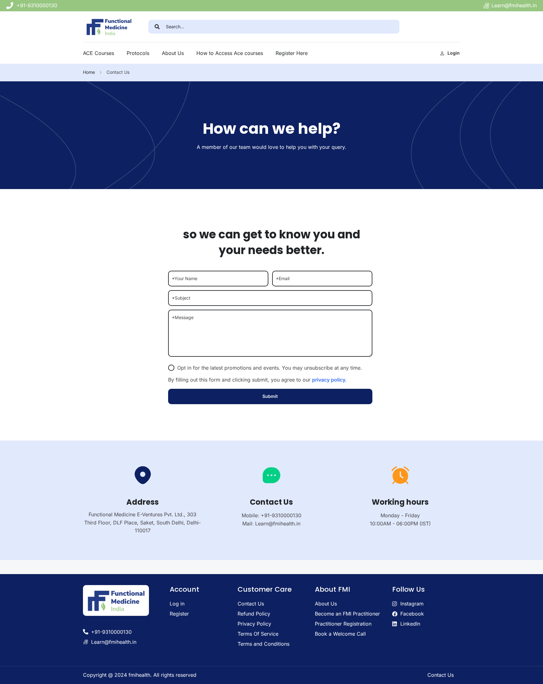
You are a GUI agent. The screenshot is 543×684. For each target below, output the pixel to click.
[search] (157, 27)
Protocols (138, 53)
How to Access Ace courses (229, 53)
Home (89, 72)
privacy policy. (329, 380)
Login (453, 53)
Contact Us (440, 675)
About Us (173, 53)
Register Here (292, 53)
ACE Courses (98, 53)
